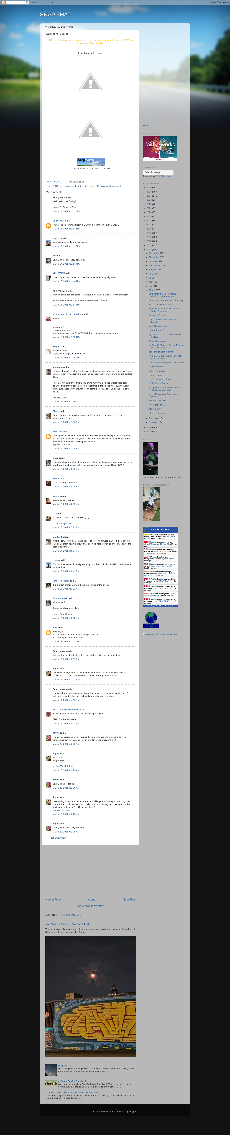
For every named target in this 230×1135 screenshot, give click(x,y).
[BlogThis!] (73, 181)
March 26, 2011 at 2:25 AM (66, 744)
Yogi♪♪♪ (57, 238)
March (152, 290)
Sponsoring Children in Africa (161, 566)
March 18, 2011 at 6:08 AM (66, 618)
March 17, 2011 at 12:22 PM (67, 211)
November (154, 257)
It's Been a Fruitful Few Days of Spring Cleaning (163, 310)
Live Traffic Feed (161, 529)
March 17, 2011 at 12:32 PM (67, 229)
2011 (55, 186)
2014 (149, 237)
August (153, 269)
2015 (149, 233)
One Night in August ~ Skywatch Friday (68, 924)
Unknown (58, 221)
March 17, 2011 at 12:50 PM (67, 337)
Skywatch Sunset (156, 315)
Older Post (129, 899)
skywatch (68, 186)
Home (91, 899)
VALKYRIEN (59, 273)
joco (55, 628)
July (151, 274)
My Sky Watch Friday (63, 766)
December (154, 253)
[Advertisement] (90, 871)
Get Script (151, 606)
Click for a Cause (156, 371)
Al (54, 256)
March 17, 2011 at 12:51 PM (67, 357)
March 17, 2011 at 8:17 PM (66, 551)
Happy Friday (65, 1065)
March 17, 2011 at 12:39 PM (67, 264)
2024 (149, 196)
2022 (149, 204)
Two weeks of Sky (157, 405)
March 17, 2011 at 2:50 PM (66, 469)
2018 (149, 220)
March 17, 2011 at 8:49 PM (66, 571)
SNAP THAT (55, 14)
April (151, 286)
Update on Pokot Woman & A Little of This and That (72, 1092)
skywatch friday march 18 (86, 186)
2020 (149, 212)
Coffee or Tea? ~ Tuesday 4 (72, 1081)
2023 (149, 200)
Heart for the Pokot (157, 401)
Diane (56, 411)
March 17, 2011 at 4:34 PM (66, 486)
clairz (55, 458)
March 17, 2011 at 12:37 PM (67, 246)
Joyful (56, 668)
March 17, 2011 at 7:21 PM (66, 527)
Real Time (160, 606)
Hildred (56, 478)
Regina (57, 346)
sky (61, 186)
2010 (149, 427)
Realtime (150, 625)
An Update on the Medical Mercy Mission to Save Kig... (164, 388)
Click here (75, 168)
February (154, 418)
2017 (149, 225)
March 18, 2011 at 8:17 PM (66, 659)
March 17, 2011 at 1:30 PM (66, 401)
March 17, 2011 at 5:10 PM (66, 504)
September (155, 265)
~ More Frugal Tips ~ (158, 330)
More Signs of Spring (158, 326)
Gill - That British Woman (66, 709)
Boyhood (148, 553)
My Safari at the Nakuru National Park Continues (164, 357)
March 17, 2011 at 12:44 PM (67, 281)
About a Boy (154, 409)
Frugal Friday (155, 375)
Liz (54, 513)
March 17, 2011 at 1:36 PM (66, 422)
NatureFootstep (61, 581)
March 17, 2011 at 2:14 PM (66, 448)
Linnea (56, 560)
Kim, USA (57, 431)
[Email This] (70, 181)
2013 (149, 241)
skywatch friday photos (112, 186)
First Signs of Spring (158, 383)
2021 (149, 208)
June (152, 278)
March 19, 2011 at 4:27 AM (66, 723)
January (153, 422)
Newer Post (53, 899)
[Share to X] (76, 181)
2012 (149, 245)
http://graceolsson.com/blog (68, 314)
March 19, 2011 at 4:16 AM (66, 700)
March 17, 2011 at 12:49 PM (67, 305)
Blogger (132, 1111)
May (151, 282)
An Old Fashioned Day (159, 304)
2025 (149, 192)
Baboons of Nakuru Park (160, 352)
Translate (166, 176)
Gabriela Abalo (60, 598)
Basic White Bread (152, 596)
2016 (149, 229)
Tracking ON (169, 606)
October (153, 261)
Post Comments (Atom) (70, 915)
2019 (149, 216)
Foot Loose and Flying (159, 379)
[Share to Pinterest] (82, 181)
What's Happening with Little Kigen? (166, 362)
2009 (149, 431)
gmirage (57, 367)
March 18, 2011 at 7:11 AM (66, 641)
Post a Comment (57, 838)
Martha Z (57, 537)
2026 (149, 187)
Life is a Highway (156, 413)
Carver (56, 496)
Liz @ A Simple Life (62, 523)
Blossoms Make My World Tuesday (165, 300)
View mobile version (90, 906)
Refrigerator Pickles (158, 544)
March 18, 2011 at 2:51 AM (66, 589)
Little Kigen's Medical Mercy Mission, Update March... (162, 295)
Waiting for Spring (157, 341)
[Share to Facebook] (79, 181)
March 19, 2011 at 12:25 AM (67, 679)
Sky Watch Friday (61, 444)
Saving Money (155, 367)
